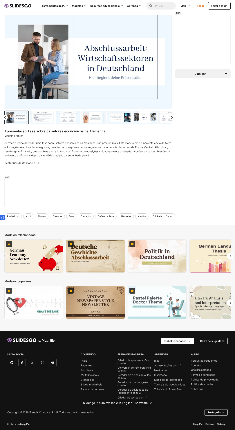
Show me (141, 403)
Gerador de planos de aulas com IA (134, 376)
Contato (195, 365)
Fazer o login (219, 5)
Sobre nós (197, 389)
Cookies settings (201, 369)
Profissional (13, 216)
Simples (42, 216)
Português (214, 412)
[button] (172, 117)
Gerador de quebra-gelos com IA (133, 384)
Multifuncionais (90, 375)
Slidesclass (87, 379)
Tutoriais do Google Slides (169, 384)
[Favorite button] (156, 20)
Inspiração (160, 375)
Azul (28, 216)
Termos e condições (203, 374)
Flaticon (209, 424)
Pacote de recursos (92, 389)
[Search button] (150, 6)
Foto (71, 216)
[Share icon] (165, 20)
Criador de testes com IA (132, 397)
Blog (157, 360)
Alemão (142, 216)
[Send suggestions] (2, 217)
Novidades (160, 370)
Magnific (198, 424)
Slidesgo (221, 424)
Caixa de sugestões (212, 341)
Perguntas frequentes (204, 360)
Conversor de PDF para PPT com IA (134, 369)
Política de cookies (202, 384)
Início (84, 360)
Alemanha (126, 216)
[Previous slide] (4, 256)
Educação (86, 216)
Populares (87, 370)
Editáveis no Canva (163, 216)
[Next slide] (166, 61)
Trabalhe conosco (175, 341)
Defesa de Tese (106, 216)
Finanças (57, 216)
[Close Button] (151, 403)
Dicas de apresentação (168, 379)
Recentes (86, 365)
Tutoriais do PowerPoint (168, 389)
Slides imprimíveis (91, 384)
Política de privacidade (204, 379)
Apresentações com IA (167, 365)
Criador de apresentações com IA (133, 362)
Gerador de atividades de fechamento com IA (133, 391)
